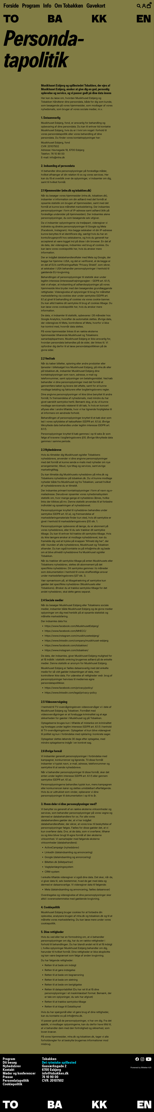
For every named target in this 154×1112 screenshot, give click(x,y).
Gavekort (95, 6)
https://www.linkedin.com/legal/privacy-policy (71, 692)
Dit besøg (10, 1062)
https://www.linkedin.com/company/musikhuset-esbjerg (76, 640)
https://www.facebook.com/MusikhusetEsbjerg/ (72, 626)
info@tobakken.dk (55, 1073)
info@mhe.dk (57, 157)
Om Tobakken (68, 6)
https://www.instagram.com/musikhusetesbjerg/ (72, 635)
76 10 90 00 (50, 1077)
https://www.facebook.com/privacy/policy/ (69, 687)
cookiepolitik (66, 248)
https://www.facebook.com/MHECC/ (65, 630)
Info (47, 6)
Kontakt (8, 1070)
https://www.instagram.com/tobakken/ (66, 650)
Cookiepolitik (12, 1084)
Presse (8, 1077)
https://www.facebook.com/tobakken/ (66, 645)
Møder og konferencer (19, 1073)
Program (31, 6)
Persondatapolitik (16, 1080)
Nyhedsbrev (12, 1066)
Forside (11, 6)
